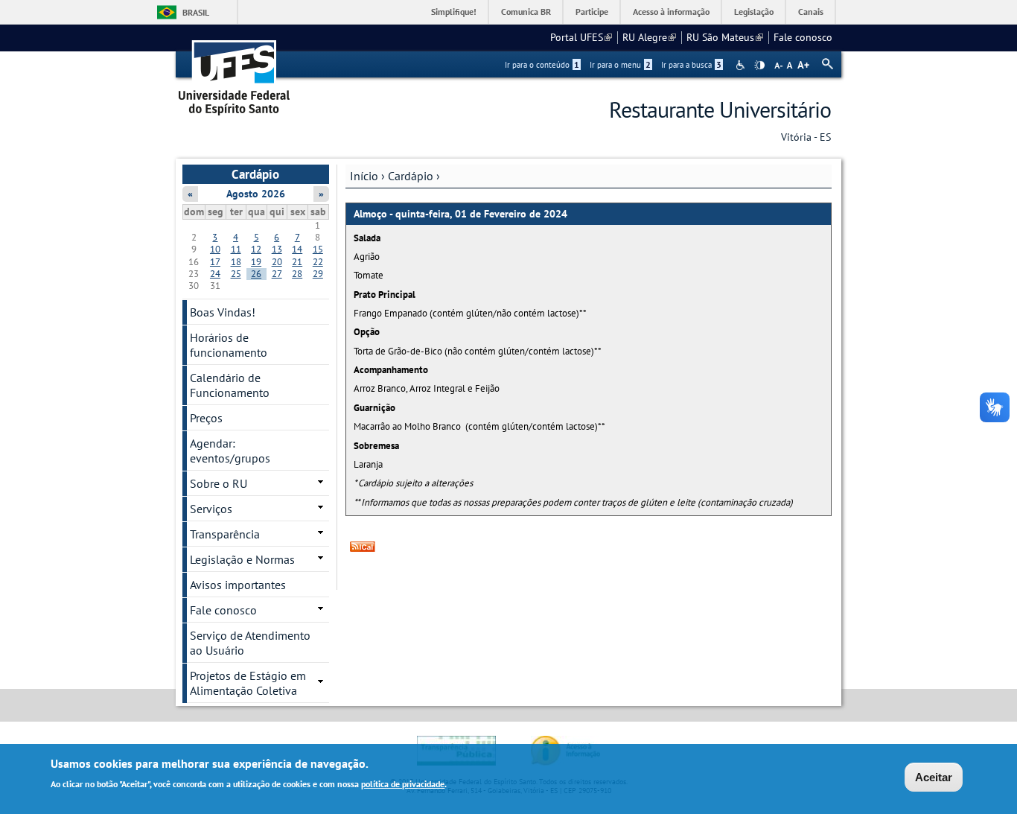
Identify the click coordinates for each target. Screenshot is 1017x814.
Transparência (225, 534)
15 (318, 249)
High (759, 65)
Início (364, 175)
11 (236, 249)
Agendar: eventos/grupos (230, 450)
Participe (592, 11)
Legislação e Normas (242, 559)
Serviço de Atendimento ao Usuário (250, 643)
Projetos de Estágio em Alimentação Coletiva (248, 683)
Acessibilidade (741, 65)
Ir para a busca (691, 65)
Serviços (211, 508)
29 (318, 273)
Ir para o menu (620, 65)
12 (256, 249)
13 (277, 249)
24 (215, 273)
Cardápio (410, 175)
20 (277, 261)
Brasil (195, 12)
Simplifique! (453, 11)
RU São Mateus (724, 37)
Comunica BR (526, 11)
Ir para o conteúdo (542, 65)
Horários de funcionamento (228, 345)
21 (297, 261)
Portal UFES (581, 37)
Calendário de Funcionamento (230, 385)
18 (236, 261)
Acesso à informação (671, 11)
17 (215, 261)
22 (318, 261)
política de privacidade (402, 783)
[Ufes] (234, 72)
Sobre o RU (218, 483)
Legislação (754, 11)
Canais (810, 11)
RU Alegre (649, 37)
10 (215, 249)
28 (297, 273)
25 (236, 273)
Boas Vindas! (222, 312)
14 (297, 249)
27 (277, 273)
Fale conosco (803, 37)
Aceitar (933, 777)
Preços (206, 417)
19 (256, 261)
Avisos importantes (238, 584)
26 (256, 273)
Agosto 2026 (255, 193)
